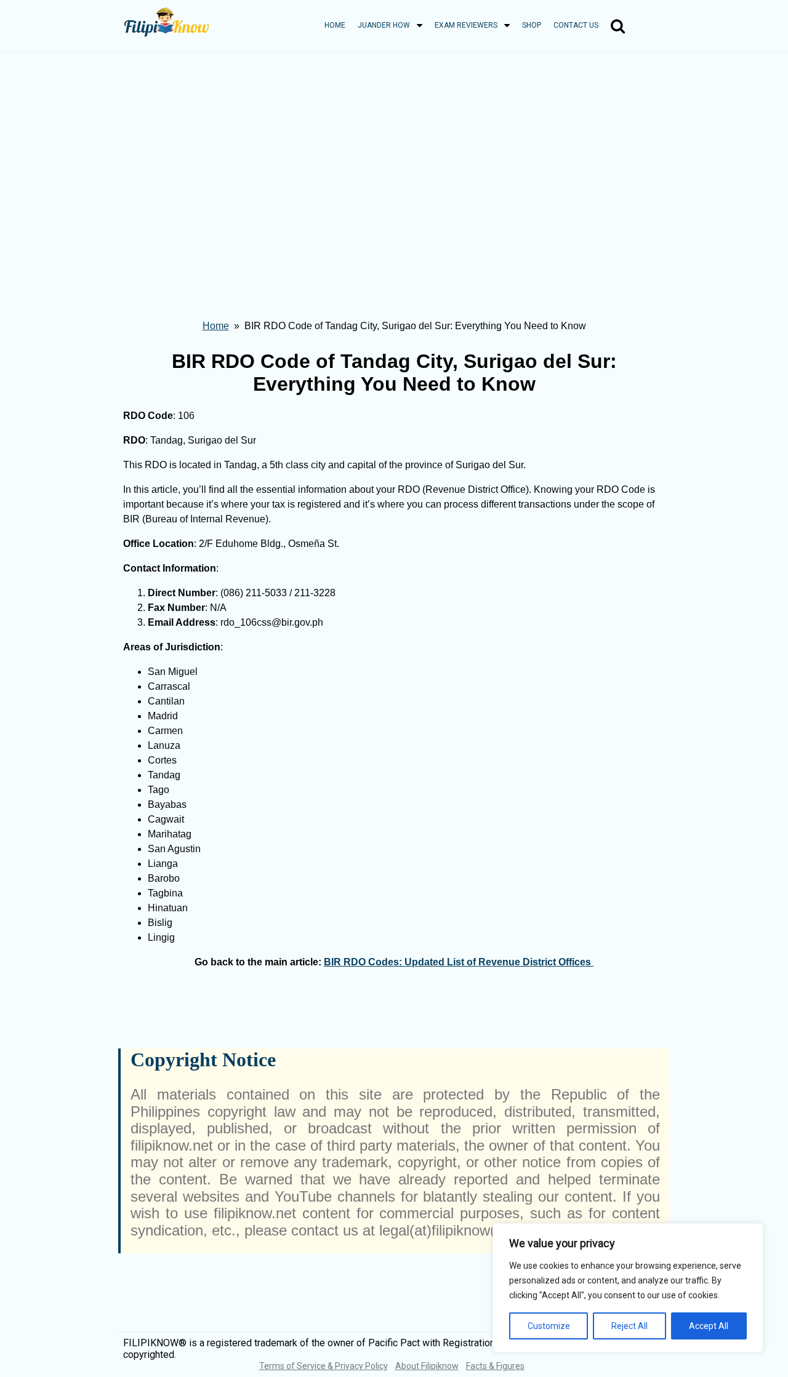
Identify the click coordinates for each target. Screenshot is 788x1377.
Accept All (708, 1326)
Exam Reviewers (466, 25)
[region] (627, 1287)
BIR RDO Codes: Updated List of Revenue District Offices (458, 962)
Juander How (384, 25)
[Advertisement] (394, 144)
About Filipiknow (427, 1366)
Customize (549, 1326)
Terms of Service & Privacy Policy (323, 1366)
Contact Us (575, 25)
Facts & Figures (495, 1366)
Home (334, 25)
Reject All (629, 1326)
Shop (531, 25)
